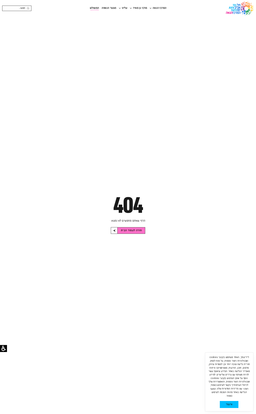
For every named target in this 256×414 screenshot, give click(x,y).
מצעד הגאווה (109, 8)
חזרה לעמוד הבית (131, 230)
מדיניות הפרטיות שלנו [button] (227, 389)
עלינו (124, 8)
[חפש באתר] (28, 8)
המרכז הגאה (159, 8)
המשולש (94, 8)
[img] (151, 8)
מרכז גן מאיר (140, 8)
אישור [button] (229, 404)
